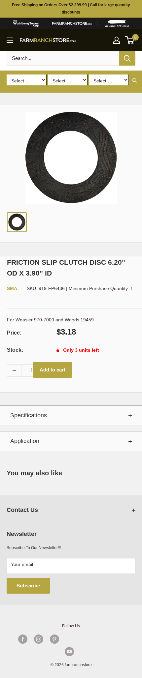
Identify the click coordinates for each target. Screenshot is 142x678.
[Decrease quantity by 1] (14, 370)
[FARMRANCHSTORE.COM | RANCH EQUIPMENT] (72, 23)
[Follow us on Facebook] (22, 639)
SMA (12, 288)
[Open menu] (10, 40)
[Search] (127, 58)
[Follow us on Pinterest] (54, 639)
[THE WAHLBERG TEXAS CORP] (25, 23)
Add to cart (52, 369)
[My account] (116, 40)
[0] (130, 40)
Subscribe (28, 585)
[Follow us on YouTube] (69, 651)
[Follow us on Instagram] (38, 639)
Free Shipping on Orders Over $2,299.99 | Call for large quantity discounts (71, 9)
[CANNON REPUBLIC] (117, 23)
